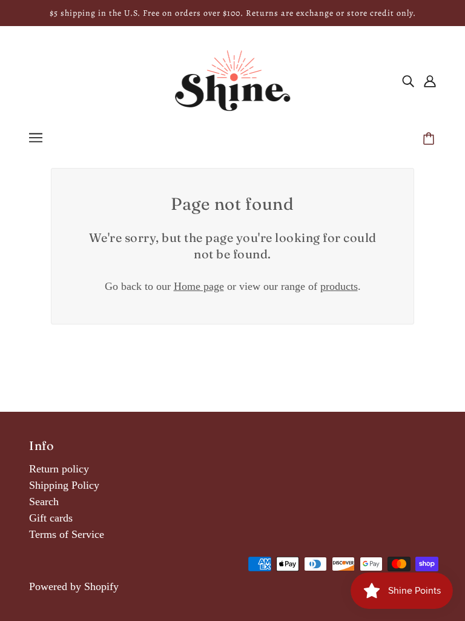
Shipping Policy (64, 485)
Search (44, 501)
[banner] (232, 79)
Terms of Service (66, 534)
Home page (199, 286)
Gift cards (51, 518)
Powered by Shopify (74, 586)
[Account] (430, 81)
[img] (408, 81)
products (339, 286)
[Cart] (430, 139)
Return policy (59, 469)
